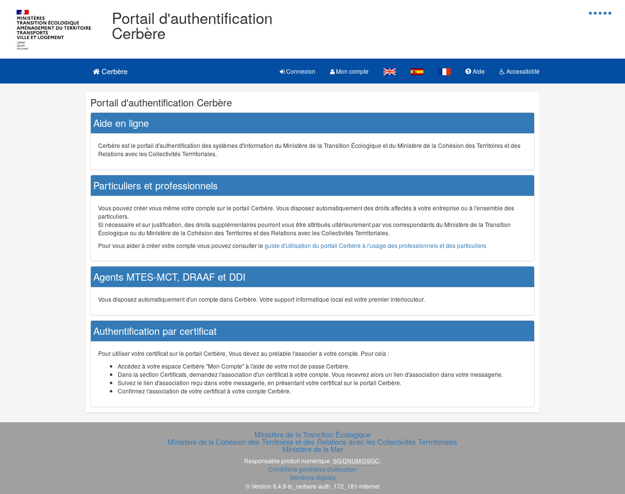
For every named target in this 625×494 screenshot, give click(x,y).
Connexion (300, 71)
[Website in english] (389, 71)
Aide (478, 71)
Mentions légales (312, 477)
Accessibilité (522, 71)
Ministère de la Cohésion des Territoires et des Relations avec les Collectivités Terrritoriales (312, 441)
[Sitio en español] (417, 71)
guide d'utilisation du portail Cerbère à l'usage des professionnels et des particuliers (375, 245)
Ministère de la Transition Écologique (312, 434)
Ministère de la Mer (312, 449)
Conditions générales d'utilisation (313, 469)
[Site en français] (444, 71)
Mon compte (351, 71)
